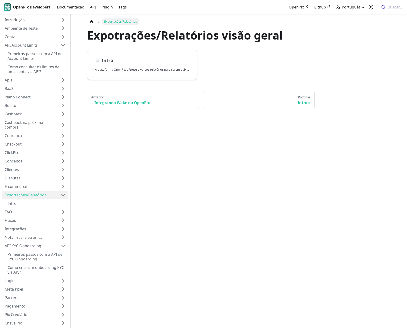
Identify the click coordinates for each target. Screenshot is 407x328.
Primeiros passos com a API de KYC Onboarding (35, 257)
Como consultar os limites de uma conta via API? (33, 69)
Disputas (12, 178)
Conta (10, 36)
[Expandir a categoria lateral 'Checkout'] (63, 144)
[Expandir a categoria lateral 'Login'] (63, 280)
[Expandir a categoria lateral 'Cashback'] (63, 114)
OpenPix (296, 7)
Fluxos (10, 220)
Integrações (15, 228)
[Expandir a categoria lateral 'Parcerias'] (63, 297)
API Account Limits (21, 45)
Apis (8, 80)
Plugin (107, 7)
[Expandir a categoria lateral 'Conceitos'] (63, 161)
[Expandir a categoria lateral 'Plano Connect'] (63, 97)
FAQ (8, 212)
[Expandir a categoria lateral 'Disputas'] (63, 178)
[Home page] (91, 21)
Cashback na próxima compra (24, 125)
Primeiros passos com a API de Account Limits (35, 56)
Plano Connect (18, 97)
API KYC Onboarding (23, 245)
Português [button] (351, 7)
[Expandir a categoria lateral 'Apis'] (63, 80)
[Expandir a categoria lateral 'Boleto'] (63, 105)
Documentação (70, 7)
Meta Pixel (14, 289)
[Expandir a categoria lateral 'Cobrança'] (63, 135)
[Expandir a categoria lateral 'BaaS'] (63, 88)
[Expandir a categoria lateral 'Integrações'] (63, 229)
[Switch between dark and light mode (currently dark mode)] (371, 7)
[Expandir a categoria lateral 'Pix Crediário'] (63, 314)
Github (320, 7)
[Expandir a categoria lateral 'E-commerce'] (63, 186)
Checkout (13, 144)
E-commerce (16, 186)
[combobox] (390, 7)
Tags (122, 7)
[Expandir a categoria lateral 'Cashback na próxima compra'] (63, 125)
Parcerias (13, 297)
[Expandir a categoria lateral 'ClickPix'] (63, 152)
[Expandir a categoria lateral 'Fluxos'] (63, 220)
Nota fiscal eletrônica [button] (23, 237)
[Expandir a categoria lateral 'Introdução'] (63, 20)
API (93, 7)
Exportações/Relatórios (25, 195)
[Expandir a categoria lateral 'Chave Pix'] (63, 323)
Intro (12, 203)
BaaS (9, 88)
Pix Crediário (16, 314)
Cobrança (13, 135)
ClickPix (11, 152)
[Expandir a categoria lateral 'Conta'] (63, 36)
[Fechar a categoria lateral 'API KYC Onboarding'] (63, 246)
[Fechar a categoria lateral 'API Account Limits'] (63, 45)
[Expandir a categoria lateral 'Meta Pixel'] (63, 289)
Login (10, 280)
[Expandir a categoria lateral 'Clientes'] (63, 169)
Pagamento (15, 306)
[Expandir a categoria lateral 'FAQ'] (63, 212)
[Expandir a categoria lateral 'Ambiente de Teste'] (63, 28)
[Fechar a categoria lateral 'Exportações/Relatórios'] (63, 195)
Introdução (15, 19)
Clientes (12, 169)
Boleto (10, 105)
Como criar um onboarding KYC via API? (36, 270)
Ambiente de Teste (21, 28)
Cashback (13, 114)
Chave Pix (13, 323)
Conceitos (13, 161)
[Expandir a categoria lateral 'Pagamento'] (63, 306)
